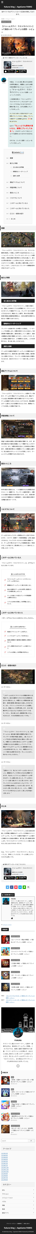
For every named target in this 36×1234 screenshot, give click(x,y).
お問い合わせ (27, 1223)
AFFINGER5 (31, 1231)
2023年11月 (4, 1170)
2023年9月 (4, 1174)
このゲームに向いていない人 (18, 208)
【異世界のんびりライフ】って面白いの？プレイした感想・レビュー (22, 1117)
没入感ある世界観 (17, 167)
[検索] (31, 1140)
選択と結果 (15, 176)
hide (22, 152)
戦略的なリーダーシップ (19, 171)
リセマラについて (15, 198)
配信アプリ (5, 1213)
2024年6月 (4, 1159)
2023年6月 (4, 1180)
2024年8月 (4, 1157)
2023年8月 (4, 1176)
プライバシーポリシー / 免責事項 (13, 1223)
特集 (3, 1205)
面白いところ (13, 193)
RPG (3, 1190)
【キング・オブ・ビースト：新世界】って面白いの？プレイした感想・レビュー (22, 1130)
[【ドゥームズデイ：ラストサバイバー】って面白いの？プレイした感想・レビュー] (20, 887)
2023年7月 (4, 1178)
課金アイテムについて (16, 182)
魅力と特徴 (12, 163)
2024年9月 (4, 1155)
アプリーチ (21, 67)
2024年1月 (4, 1166)
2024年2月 (4, 1164)
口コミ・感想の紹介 (16, 213)
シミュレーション (7, 924)
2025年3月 (4, 1153)
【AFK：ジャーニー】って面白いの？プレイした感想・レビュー (22, 1093)
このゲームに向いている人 (18, 203)
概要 (10, 158)
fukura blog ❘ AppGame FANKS (18, 6)
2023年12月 (4, 1168)
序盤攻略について (15, 187)
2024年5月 (4, 1161)
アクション (5, 1194)
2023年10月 (4, 1172)
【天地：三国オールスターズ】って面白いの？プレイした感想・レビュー (22, 1081)
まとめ (11, 219)
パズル (4, 1201)
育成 (3, 1209)
